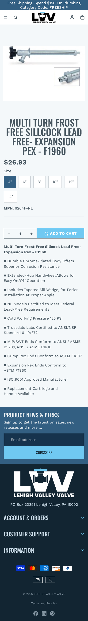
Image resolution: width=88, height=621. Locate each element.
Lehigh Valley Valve (49, 594)
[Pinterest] (52, 613)
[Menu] (5, 17)
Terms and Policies (44, 603)
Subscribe (44, 452)
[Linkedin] (44, 613)
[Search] (15, 17)
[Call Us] (50, 579)
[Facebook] (35, 613)
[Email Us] (38, 579)
